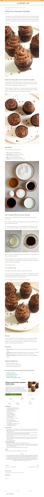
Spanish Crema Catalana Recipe (10, 466)
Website (30, 490)
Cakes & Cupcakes (8, 9)
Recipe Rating (7, 474)
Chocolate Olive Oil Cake (11, 375)
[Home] (5, 7)
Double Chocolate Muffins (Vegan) (13, 377)
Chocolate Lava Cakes (10, 372)
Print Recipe (14, 394)
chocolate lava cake (22, 85)
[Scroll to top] (42, 493)
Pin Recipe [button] (31, 394)
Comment (7, 478)
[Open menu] (42, 3)
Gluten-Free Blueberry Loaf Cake (33, 466)
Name (6, 490)
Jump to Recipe (7, 23)
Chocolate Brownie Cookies (12, 374)
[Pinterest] (1, 0)
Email (18, 490)
